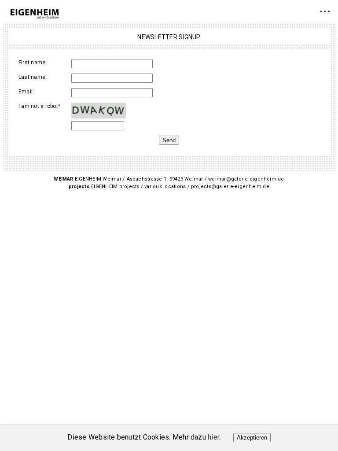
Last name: (32, 77)
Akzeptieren (252, 437)
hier (213, 437)
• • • (325, 11)
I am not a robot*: (40, 106)
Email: (26, 92)
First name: (32, 62)
